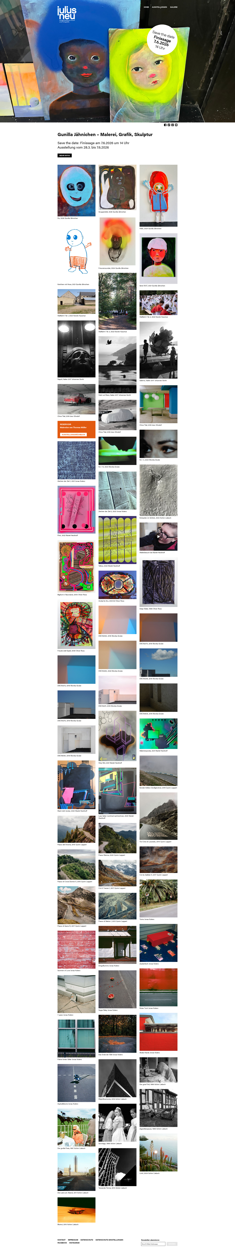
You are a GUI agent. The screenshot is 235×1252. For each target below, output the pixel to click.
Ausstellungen (159, 7)
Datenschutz (87, 1240)
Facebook (62, 1243)
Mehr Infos (64, 155)
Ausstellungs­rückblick (73, 434)
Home (146, 7)
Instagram (74, 1243)
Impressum (73, 1240)
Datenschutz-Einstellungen (109, 1240)
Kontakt (61, 1240)
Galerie (173, 7)
